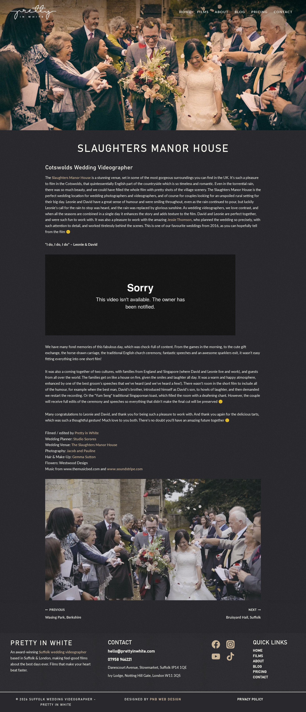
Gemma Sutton (84, 457)
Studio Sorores (84, 439)
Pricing (259, 12)
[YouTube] (216, 656)
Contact (283, 12)
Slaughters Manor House (71, 178)
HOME (257, 650)
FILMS (258, 656)
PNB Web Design (165, 699)
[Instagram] (230, 644)
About (222, 12)
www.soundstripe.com (125, 469)
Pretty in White (87, 433)
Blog (240, 12)
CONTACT (260, 677)
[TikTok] (230, 656)
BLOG (257, 667)
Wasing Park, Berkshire (63, 614)
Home (185, 12)
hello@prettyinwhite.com (131, 651)
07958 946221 (120, 659)
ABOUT (258, 661)
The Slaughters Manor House (94, 445)
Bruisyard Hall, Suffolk (243, 614)
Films (203, 12)
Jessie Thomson (179, 220)
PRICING (260, 672)
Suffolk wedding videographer (62, 652)
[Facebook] (216, 644)
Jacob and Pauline (81, 451)
